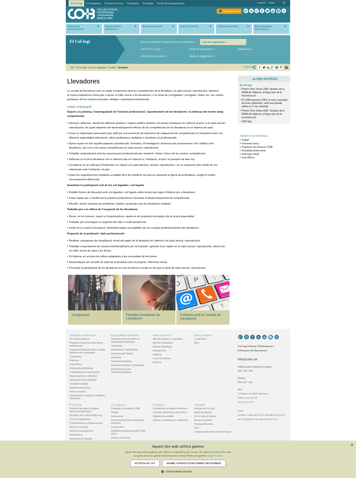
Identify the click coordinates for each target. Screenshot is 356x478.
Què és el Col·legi (150, 49)
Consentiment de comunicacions (86, 423)
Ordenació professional (81, 368)
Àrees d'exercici (162, 335)
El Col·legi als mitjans (205, 416)
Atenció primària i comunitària (168, 339)
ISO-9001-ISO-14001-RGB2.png (86, 415)
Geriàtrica (116, 357)
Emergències (159, 350)
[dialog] (178, 459)
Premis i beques (78, 391)
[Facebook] (262, 10)
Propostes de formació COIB (257, 147)
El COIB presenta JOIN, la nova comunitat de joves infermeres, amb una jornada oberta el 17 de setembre (264, 103)
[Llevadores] (95, 293)
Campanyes (76, 356)
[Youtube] (273, 10)
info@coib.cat (247, 359)
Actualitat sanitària (79, 384)
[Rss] (283, 10)
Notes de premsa (203, 412)
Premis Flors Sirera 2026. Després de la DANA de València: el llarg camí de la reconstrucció (263, 114)
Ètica (196, 343)
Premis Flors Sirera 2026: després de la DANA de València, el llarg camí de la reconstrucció (263, 92)
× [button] (351, 445)
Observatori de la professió (83, 380)
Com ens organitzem (213, 42)
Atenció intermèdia (162, 346)
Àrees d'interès (203, 335)
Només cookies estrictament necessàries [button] (194, 463)
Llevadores (116, 346)
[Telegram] (245, 10)
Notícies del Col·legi (204, 408)
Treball (245, 140)
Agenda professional (80, 387)
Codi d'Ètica (248, 157)
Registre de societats (163, 416)
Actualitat (199, 404)
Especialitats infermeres (125, 335)
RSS (196, 428)
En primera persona (80, 339)
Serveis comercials (120, 437)
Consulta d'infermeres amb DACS (170, 412)
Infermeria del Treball (122, 353)
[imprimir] (286, 67)
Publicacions (244, 49)
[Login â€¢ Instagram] (256, 10)
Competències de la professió (85, 372)
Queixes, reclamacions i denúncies (170, 420)
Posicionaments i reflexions (83, 376)
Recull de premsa (203, 420)
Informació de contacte (153, 56)
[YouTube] (264, 337)
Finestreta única (250, 143)
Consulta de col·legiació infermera (170, 408)
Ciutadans (159, 404)
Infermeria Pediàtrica (121, 361)
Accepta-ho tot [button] (145, 463)
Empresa (157, 354)
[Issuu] (278, 10)
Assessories (117, 416)
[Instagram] (246, 337)
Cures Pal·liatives (162, 358)
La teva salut (117, 427)
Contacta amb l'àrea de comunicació (212, 432)
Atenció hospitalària (163, 343)
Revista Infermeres (203, 424)
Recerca (157, 362)
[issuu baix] (270, 337)
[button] (178, 472)
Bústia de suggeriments (201, 56)
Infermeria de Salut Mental (124, 349)
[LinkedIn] (251, 10)
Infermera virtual (250, 154)
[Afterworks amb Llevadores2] (149, 292)
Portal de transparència (201, 49)
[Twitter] (267, 10)
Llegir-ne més (215, 455)
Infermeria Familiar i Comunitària (127, 365)
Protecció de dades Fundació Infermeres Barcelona (167, 42)
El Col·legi (246, 85)
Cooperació (200, 339)
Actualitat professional (254, 150)
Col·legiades (118, 404)
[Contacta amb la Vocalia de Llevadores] (203, 293)
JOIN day (247, 121)
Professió (74, 360)
